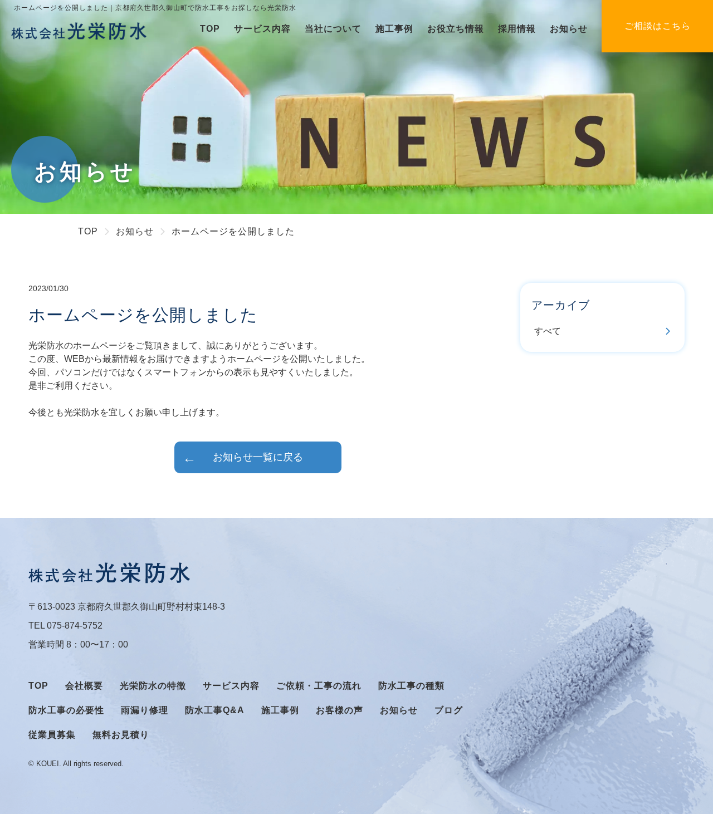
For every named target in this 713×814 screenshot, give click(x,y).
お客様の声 (339, 710)
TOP (210, 28)
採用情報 (517, 28)
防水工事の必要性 (66, 710)
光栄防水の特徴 (153, 685)
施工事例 (394, 28)
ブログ (448, 710)
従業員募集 (52, 734)
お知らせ (569, 28)
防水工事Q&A (215, 710)
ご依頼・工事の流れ (319, 685)
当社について (333, 28)
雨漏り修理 (144, 710)
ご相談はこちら (657, 26)
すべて (547, 331)
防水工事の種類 (411, 685)
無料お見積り (120, 734)
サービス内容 (262, 28)
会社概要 (84, 685)
